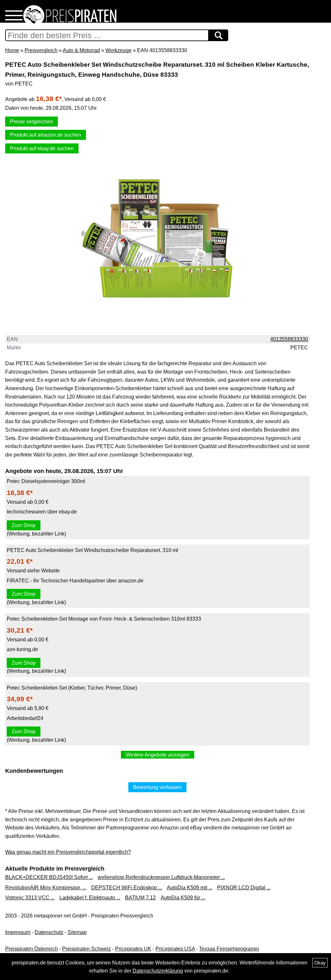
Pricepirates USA (175, 949)
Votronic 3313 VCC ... (30, 897)
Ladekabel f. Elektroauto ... (89, 897)
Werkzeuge (118, 50)
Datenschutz (49, 932)
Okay (320, 962)
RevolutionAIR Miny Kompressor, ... (45, 887)
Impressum (17, 932)
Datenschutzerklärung (158, 971)
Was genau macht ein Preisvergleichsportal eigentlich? (68, 852)
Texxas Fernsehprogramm (229, 949)
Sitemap (77, 932)
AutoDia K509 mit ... (189, 887)
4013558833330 (289, 339)
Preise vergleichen (31, 121)
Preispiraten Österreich (31, 949)
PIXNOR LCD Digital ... (244, 887)
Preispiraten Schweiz (86, 949)
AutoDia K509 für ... (183, 897)
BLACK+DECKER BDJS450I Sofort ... (49, 877)
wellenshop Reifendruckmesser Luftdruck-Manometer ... (161, 877)
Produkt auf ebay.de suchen (42, 148)
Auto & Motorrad (81, 50)
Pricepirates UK (133, 949)
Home (12, 50)
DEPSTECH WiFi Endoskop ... (126, 887)
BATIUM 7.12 (140, 897)
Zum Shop (24, 525)
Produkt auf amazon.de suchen (45, 135)
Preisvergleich (41, 50)
